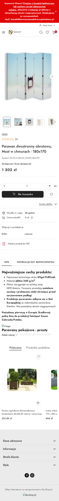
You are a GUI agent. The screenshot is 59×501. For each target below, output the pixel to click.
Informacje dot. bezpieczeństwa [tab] (35, 262)
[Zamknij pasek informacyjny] (55, 11)
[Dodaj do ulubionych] (51, 194)
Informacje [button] (9, 449)
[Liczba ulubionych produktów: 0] (47, 32)
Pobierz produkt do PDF (19, 243)
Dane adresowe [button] (12, 441)
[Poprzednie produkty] (7, 375)
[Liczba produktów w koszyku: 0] (53, 32)
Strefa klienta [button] (11, 457)
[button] (52, 76)
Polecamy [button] (15, 347)
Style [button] (6, 465)
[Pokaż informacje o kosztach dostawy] (32, 217)
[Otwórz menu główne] (3, 32)
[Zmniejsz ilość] (4, 186)
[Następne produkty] (51, 375)
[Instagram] (32, 475)
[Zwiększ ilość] (49, 186)
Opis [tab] (6, 262)
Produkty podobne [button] (38, 347)
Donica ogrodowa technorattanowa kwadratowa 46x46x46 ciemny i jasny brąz (22, 412)
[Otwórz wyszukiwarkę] (41, 32)
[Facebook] (27, 475)
